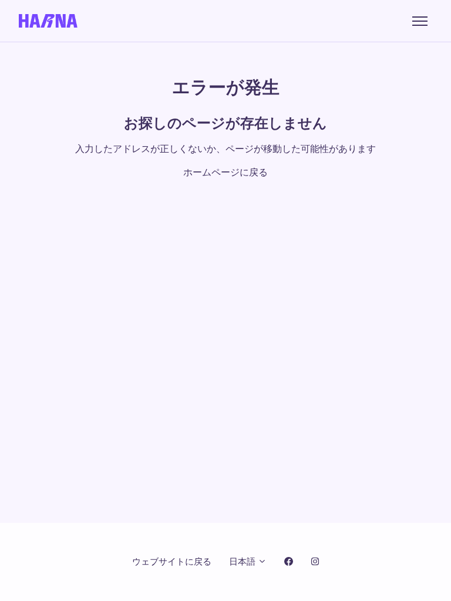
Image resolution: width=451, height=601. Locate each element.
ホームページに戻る (225, 172)
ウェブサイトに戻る (171, 561)
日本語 (243, 561)
